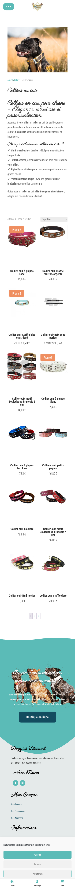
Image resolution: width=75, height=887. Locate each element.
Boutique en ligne (37, 717)
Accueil (12, 885)
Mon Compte (16, 804)
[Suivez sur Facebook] (15, 783)
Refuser (37, 864)
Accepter (37, 855)
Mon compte (37, 885)
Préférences (38, 874)
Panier (62, 885)
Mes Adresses (17, 818)
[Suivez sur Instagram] (22, 783)
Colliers (17, 80)
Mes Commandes (18, 811)
